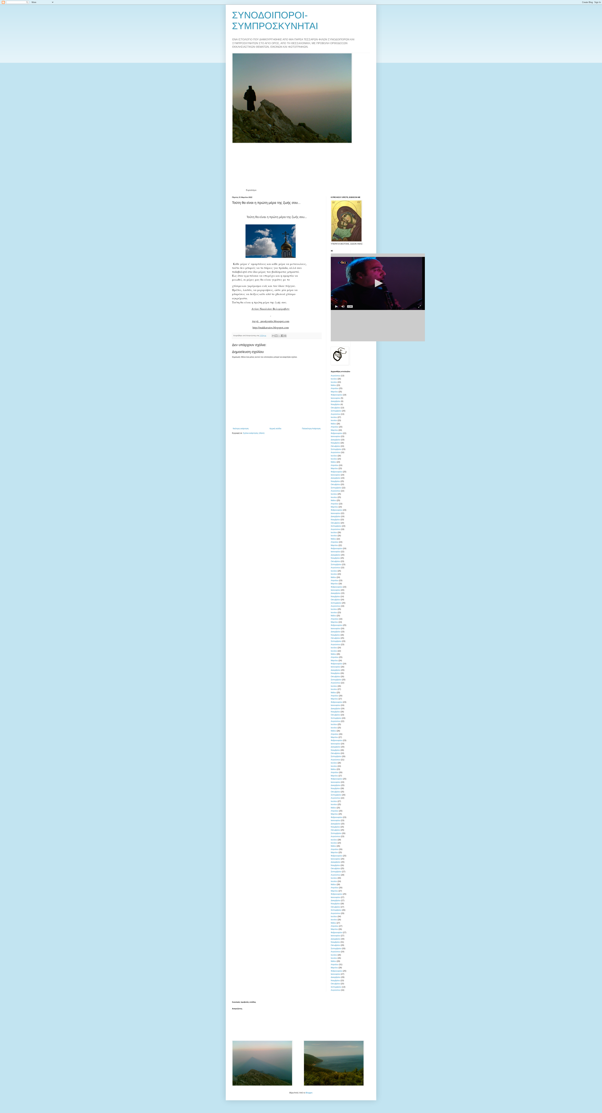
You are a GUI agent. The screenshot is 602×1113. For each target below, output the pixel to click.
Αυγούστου (335, 376)
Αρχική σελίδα (275, 428)
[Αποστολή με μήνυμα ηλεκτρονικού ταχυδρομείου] (273, 335)
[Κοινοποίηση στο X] (279, 335)
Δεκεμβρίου (336, 401)
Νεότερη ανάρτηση (241, 428)
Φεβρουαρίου (336, 395)
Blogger (309, 1093)
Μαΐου (333, 385)
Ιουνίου (334, 382)
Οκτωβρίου (335, 408)
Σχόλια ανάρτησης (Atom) (253, 433)
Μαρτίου (334, 392)
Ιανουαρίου (335, 398)
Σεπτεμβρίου (336, 411)
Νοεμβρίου (335, 404)
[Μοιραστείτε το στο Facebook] (282, 335)
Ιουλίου (334, 379)
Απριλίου (334, 388)
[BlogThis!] (276, 335)
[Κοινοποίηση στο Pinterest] (285, 335)
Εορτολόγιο (251, 190)
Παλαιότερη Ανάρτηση (311, 428)
